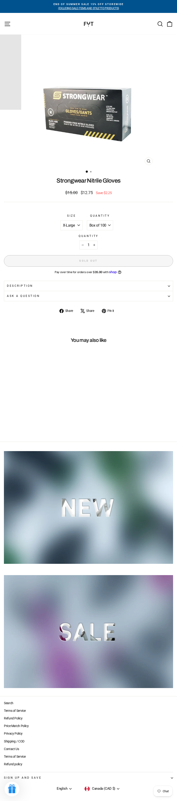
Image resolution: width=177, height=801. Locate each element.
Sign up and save (23, 777)
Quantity (100, 215)
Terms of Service (15, 710)
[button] (12, 789)
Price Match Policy (16, 726)
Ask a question (23, 296)
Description (20, 285)
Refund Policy (13, 718)
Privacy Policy (13, 733)
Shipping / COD (14, 741)
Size (71, 215)
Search (8, 703)
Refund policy (13, 764)
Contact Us (11, 749)
